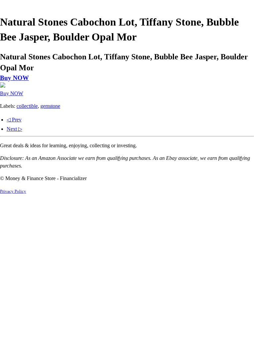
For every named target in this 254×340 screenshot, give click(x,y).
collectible (27, 106)
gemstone (50, 106)
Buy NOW (14, 77)
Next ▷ (14, 129)
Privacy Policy (13, 191)
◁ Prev (14, 119)
